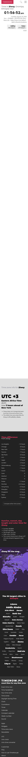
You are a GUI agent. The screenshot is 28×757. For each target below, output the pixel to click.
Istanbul (4, 476)
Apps (3, 723)
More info (6, 20)
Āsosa (18, 667)
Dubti (17, 629)
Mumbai (4, 484)
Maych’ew (12, 651)
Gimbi (21, 632)
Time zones (5, 696)
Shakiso (7, 657)
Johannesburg (5, 465)
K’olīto (4, 651)
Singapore (4, 492)
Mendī (5, 654)
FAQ (2, 750)
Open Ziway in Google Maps (12, 563)
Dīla (23, 629)
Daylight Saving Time (8, 699)
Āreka (21, 663)
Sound (3, 719)
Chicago (4, 447)
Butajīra (22, 616)
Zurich (3, 471)
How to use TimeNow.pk (10, 753)
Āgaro (15, 663)
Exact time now (6, 687)
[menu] (25, 2)
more (25, 30)
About (3, 755)
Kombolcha (10, 648)
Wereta (13, 660)
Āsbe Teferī (10, 667)
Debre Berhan (17, 620)
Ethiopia (14, 598)
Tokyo (21, 27)
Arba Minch (9, 610)
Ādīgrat (7, 664)
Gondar (12, 635)
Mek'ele (21, 651)
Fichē (6, 632)
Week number (6, 716)
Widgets (4, 726)
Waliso (7, 660)
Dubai (3, 481)
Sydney (3, 497)
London (3, 463)
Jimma (20, 642)
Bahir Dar (16, 613)
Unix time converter (8, 742)
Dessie (19, 626)
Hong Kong (5, 487)
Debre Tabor (21, 623)
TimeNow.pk (7, 2)
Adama (13, 604)
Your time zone (6, 693)
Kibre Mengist (16, 645)
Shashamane (17, 657)
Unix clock (5, 739)
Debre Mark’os (8, 623)
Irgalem (6, 642)
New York (4, 449)
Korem (20, 648)
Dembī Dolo (9, 626)
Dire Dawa (8, 629)
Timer (3, 707)
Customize (5, 747)
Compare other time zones (12, 503)
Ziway (21, 660)
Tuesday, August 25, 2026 (19, 16)
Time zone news (7, 729)
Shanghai (4, 489)
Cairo (3, 473)
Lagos (3, 460)
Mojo (16, 654)
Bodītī (15, 616)
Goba (5, 635)
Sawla (22, 654)
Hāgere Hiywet (8, 638)
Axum (8, 613)
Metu (11, 654)
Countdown (5, 704)
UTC (2, 457)
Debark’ (7, 620)
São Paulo (4, 455)
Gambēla (13, 632)
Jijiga (13, 642)
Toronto (3, 452)
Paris (2, 468)
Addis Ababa (13, 607)
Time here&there (7, 690)
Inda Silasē (20, 639)
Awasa (19, 610)
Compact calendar (7, 713)
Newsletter (5, 732)
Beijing (11, 27)
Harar (21, 635)
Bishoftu (6, 617)
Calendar (4, 710)
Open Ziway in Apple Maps (12, 568)
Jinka (8, 645)
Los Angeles (5, 444)
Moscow (4, 479)
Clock (3, 701)
